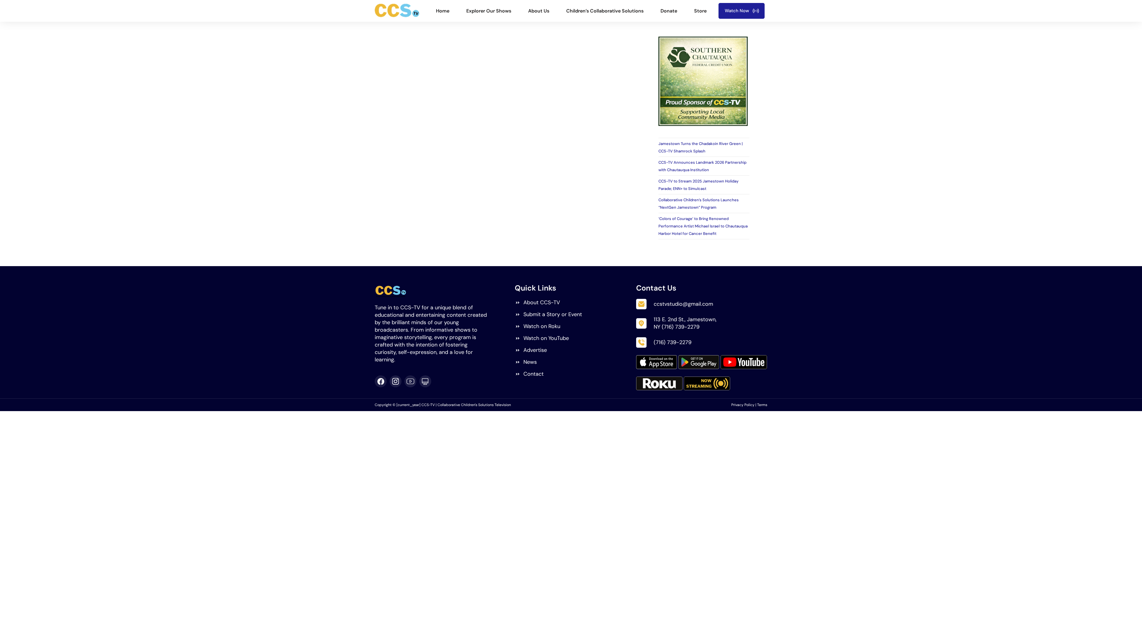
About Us (538, 11)
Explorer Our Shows (488, 11)
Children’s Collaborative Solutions (605, 11)
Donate (669, 11)
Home (442, 11)
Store (700, 11)
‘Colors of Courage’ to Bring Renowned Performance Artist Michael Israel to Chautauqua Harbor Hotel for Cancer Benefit (703, 226)
